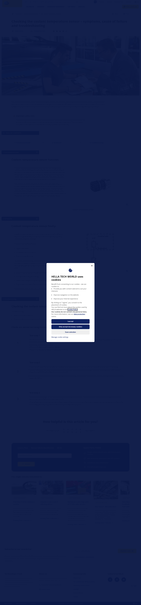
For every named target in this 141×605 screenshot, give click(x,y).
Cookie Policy (72, 309)
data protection (79, 314)
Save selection (70, 332)
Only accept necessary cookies (70, 327)
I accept (70, 321)
